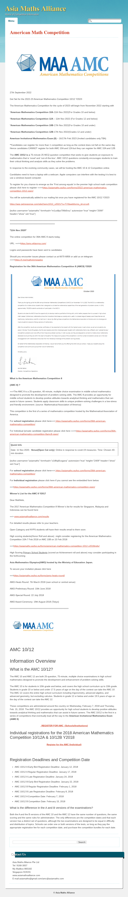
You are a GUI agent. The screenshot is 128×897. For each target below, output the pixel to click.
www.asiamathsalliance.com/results (31, 516)
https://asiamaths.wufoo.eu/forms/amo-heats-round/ (39, 575)
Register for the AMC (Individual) (64, 744)
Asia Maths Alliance (35, 8)
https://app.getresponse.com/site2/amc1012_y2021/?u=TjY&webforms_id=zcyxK (49, 204)
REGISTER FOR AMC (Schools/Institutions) (64, 725)
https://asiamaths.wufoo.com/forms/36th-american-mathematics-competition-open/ (54, 487)
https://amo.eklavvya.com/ (33, 243)
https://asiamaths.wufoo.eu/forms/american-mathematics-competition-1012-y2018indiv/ (57, 546)
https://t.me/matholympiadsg (29, 260)
